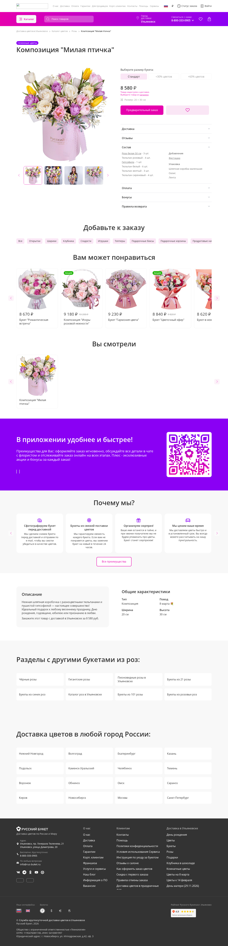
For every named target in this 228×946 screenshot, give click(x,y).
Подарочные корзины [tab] (173, 241)
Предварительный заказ (142, 110)
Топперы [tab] (120, 241)
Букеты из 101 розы (130, 694)
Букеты (171, 846)
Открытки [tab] (34, 241)
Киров (23, 798)
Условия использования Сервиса (138, 852)
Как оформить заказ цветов (134, 869)
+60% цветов (196, 76)
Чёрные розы (28, 679)
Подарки (172, 857)
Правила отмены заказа (132, 880)
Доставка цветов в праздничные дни (138, 887)
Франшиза (90, 863)
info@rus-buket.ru (30, 864)
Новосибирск (77, 798)
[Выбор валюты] (173, 6)
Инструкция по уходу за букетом (138, 857)
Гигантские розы (79, 679)
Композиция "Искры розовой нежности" (77, 298)
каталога (144, 94)
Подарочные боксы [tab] (143, 241)
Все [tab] (20, 241)
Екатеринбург (127, 753)
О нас (55, 6)
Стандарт (134, 76)
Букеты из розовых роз (182, 694)
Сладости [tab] (86, 241)
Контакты (132, 6)
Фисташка (174, 158)
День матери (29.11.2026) (183, 886)
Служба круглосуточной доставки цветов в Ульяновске (52, 920)
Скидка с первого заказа (132, 874)
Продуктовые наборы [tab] (205, 241)
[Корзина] (209, 19)
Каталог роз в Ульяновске (85, 694)
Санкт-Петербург (178, 798)
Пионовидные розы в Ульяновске (132, 679)
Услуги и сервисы (94, 869)
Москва (122, 798)
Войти (208, 6)
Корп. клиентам (117, 6)
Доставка (65, 6)
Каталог (29, 19)
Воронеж (25, 783)
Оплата (75, 6)
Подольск (25, 768)
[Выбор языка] (166, 6)
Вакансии (89, 886)
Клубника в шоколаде (181, 863)
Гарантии (85, 6)
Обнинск (74, 783)
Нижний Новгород (31, 753)
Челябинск (125, 768)
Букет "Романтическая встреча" (33, 318)
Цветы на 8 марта (178, 874)
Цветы (171, 840)
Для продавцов (100, 6)
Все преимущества (114, 561)
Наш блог (89, 874)
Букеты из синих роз (32, 694)
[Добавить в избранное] (187, 110)
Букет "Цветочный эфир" (168, 296)
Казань (171, 753)
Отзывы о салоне (128, 863)
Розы (170, 852)
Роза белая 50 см (131, 153)
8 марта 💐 (167, 603)
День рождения (177, 835)
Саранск (172, 783)
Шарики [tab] (51, 241)
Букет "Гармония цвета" (123, 316)
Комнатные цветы (178, 869)
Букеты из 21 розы (179, 679)
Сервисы (154, 6)
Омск (121, 783)
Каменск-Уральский (81, 768)
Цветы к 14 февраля (179, 880)
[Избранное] (200, 19)
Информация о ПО (95, 880)
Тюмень (172, 768)
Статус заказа (189, 6)
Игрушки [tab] (103, 241)
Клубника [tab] (68, 241)
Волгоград (75, 753)
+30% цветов (164, 76)
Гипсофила (128, 162)
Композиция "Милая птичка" (32, 402)
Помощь (143, 6)
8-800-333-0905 (28, 855)
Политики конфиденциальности (137, 846)
